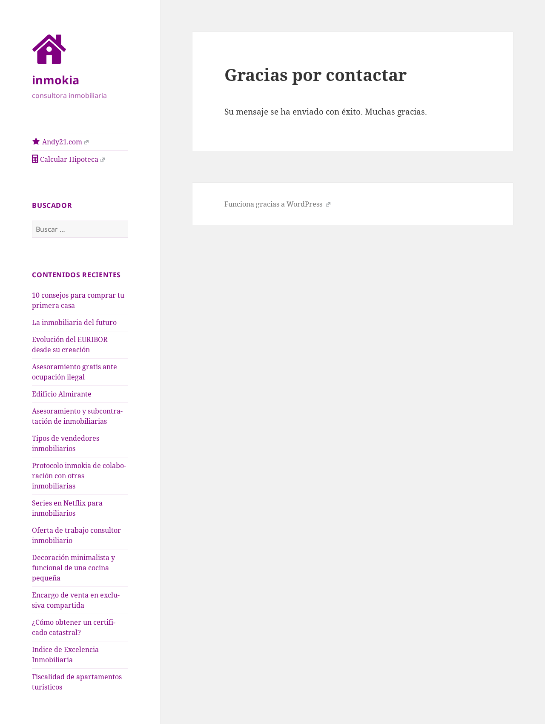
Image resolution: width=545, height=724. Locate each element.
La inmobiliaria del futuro (74, 322)
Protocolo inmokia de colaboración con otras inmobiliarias (79, 476)
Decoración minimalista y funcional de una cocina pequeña (73, 568)
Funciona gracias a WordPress (274, 204)
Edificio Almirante (62, 394)
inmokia (55, 80)
